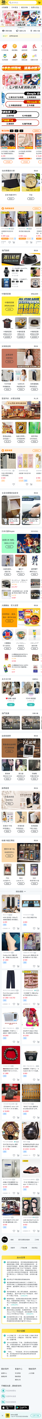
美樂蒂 (13, 1248)
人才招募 (31, 1373)
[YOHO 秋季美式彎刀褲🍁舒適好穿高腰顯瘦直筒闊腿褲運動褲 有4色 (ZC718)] (37, 685)
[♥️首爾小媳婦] (11, 694)
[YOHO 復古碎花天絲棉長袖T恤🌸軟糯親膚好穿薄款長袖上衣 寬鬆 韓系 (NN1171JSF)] (28, 688)
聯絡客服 (18, 1376)
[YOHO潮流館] (31, 694)
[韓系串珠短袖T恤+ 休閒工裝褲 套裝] (8, 688)
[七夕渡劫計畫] (21, 18)
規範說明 (24, 1296)
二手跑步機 (23, 1248)
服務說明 (4, 1376)
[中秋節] (30, 114)
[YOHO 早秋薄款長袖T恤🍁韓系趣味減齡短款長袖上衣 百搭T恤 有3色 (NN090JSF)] (37, 691)
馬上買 (36, 398)
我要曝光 (36, 131)
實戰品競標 (34, 294)
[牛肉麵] (30, 104)
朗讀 (39, 12)
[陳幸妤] (11, 122)
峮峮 (12, 1240)
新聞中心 (4, 1373)
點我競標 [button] (7, 337)
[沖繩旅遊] (11, 104)
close (3, 1416)
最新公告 (18, 1380)
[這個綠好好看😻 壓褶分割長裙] (17, 685)
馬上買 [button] (7, 441)
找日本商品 (34, 531)
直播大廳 (35, 713)
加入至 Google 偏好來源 (39, 17)
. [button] (9, 414)
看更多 (36, 171)
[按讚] (17, 515)
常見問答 (18, 1373)
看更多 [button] (9, 361)
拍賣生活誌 (35, 7)
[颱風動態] (30, 95)
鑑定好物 (24, 7)
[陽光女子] (11, 95)
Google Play (22, 1408)
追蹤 (10, 705)
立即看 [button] (9, 309)
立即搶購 (8, 162)
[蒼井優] (11, 114)
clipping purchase (14, 242)
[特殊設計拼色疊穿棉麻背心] (17, 691)
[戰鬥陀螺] (30, 122)
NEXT (40, 188)
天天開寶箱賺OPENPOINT (17, 36)
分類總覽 (5, 7)
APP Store (8, 1408)
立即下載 (35, 1415)
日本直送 (14, 7)
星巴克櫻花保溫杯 (24, 1240)
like (10, 242)
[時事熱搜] (11, 77)
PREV (1, 188)
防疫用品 (35, 1248)
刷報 (4, 1239)
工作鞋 (37, 1240)
